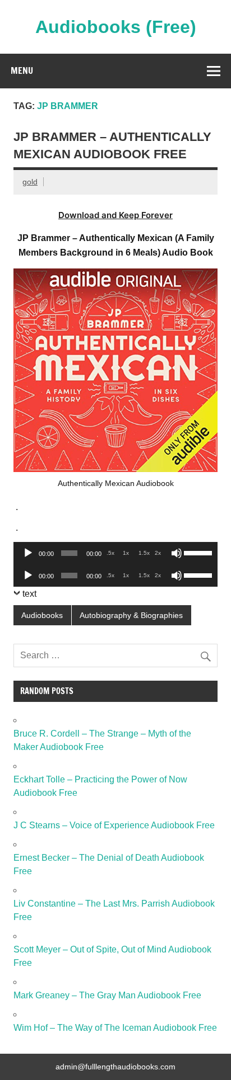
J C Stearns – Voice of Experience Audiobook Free (114, 825)
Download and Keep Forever (115, 215)
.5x (110, 553)
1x (126, 553)
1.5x (144, 553)
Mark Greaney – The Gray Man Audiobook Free (107, 995)
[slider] (198, 552)
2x (158, 553)
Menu (22, 70)
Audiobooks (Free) (115, 27)
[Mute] (176, 553)
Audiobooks (42, 615)
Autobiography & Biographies (131, 615)
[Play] (28, 553)
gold (30, 181)
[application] (115, 553)
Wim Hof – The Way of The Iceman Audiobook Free (115, 1027)
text (29, 593)
